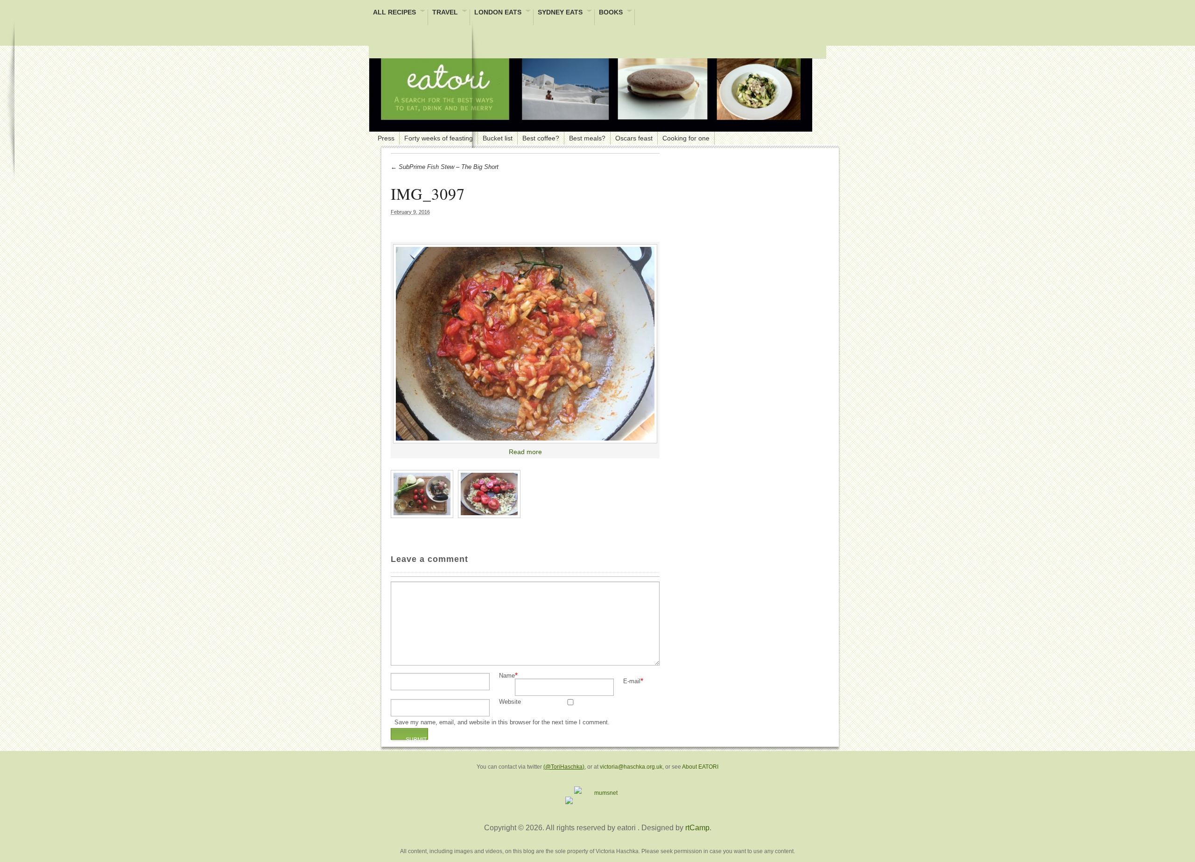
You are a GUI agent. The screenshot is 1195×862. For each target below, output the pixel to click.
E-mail (631, 682)
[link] (525, 344)
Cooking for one (686, 138)
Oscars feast (634, 138)
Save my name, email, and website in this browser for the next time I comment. (502, 723)
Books (611, 13)
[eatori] (590, 89)
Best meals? (587, 138)
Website (510, 702)
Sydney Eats (560, 13)
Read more (525, 452)
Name (507, 676)
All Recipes (394, 13)
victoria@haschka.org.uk (631, 767)
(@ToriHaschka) (563, 767)
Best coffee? (540, 138)
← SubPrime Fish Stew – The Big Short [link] (445, 166)
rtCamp (697, 828)
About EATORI (700, 767)
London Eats (497, 13)
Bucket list (498, 138)
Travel (445, 13)
